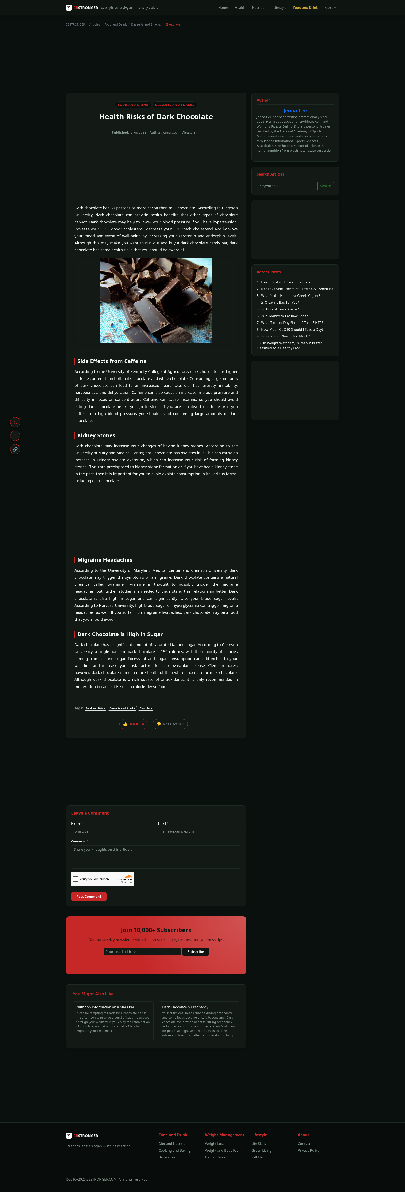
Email (163, 823)
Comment (79, 841)
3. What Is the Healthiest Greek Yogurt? (288, 295)
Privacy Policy (308, 1150)
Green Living (261, 1150)
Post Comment (88, 896)
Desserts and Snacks (146, 24)
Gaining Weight (217, 1157)
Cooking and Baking (175, 1150)
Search (325, 186)
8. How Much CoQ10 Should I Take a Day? (290, 329)
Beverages (167, 1157)
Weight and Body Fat (221, 1150)
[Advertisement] (192, 59)
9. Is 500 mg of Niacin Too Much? (283, 336)
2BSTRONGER (75, 24)
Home (223, 7)
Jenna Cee (295, 110)
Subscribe (196, 951)
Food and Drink (305, 7)
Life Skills (258, 1143)
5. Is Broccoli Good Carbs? (278, 309)
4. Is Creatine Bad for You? (278, 302)
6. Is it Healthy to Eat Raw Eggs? (282, 316)
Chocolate (146, 708)
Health (240, 7)
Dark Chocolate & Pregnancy (185, 1007)
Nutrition (259, 7)
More (329, 7)
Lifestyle (279, 7)
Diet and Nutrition (173, 1143)
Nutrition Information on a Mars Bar (105, 1007)
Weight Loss (214, 1143)
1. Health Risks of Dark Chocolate (283, 282)
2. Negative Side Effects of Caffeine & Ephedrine (295, 289)
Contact (304, 1143)
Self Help (258, 1157)
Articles (94, 24)
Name (77, 823)
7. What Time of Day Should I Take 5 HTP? (290, 322)
